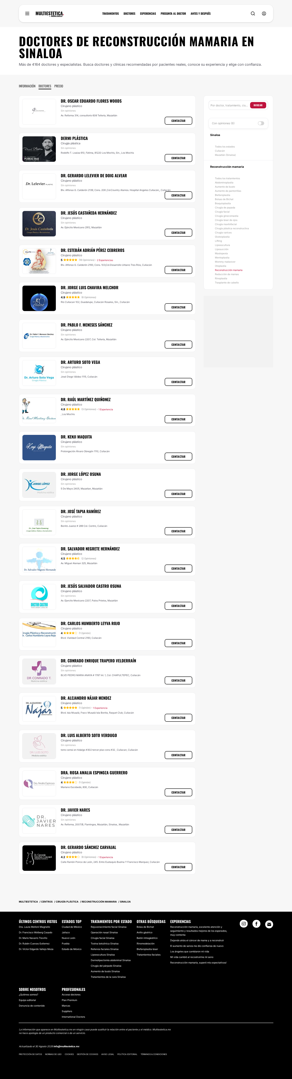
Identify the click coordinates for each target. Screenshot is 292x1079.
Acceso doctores (71, 994)
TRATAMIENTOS (110, 13)
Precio (58, 86)
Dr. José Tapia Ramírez (81, 511)
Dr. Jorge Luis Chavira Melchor (89, 287)
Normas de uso (53, 1054)
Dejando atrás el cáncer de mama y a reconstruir (197, 940)
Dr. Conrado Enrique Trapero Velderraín (98, 661)
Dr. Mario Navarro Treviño (33, 937)
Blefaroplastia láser (147, 949)
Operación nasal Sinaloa (104, 932)
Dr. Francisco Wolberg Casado (35, 932)
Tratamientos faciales (149, 954)
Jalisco (66, 932)
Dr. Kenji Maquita (76, 437)
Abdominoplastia (224, 182)
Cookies (69, 1054)
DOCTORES (129, 13)
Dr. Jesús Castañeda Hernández (89, 213)
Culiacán (220, 150)
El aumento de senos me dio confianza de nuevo (196, 945)
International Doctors (73, 1016)
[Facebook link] (256, 925)
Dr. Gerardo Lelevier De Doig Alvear (94, 175)
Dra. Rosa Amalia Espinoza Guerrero (94, 773)
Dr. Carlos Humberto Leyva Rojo (90, 623)
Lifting (218, 240)
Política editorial (127, 1054)
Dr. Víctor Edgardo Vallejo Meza (36, 949)
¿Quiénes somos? (28, 994)
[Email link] (269, 924)
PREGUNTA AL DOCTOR (173, 13)
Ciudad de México (72, 926)
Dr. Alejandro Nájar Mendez (86, 698)
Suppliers (67, 1011)
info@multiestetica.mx (66, 1046)
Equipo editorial (27, 1000)
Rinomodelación (146, 943)
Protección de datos (30, 1054)
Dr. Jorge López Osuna (81, 474)
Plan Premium (69, 1000)
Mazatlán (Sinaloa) (225, 154)
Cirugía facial (222, 211)
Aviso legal (107, 1054)
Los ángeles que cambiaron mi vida (189, 951)
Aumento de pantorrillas (228, 190)
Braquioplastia (223, 203)
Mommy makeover (225, 261)
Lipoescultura (222, 245)
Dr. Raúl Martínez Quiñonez (86, 399)
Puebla (66, 943)
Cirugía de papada (225, 207)
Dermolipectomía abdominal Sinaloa (111, 960)
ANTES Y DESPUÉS (201, 13)
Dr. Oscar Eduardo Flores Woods (91, 101)
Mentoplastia (222, 257)
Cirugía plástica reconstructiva (232, 228)
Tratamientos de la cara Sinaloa (108, 976)
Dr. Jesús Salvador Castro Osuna (91, 586)
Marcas (66, 1005)
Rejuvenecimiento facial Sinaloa (109, 926)
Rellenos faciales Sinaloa (105, 949)
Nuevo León (68, 937)
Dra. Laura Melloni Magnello (34, 926)
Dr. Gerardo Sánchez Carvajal (88, 847)
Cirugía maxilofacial (226, 224)
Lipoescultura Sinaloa (103, 954)
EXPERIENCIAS (148, 13)
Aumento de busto (225, 186)
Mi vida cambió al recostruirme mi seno (191, 957)
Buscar (258, 105)
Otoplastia (220, 265)
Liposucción (221, 249)
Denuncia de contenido (32, 1005)
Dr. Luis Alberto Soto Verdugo (89, 735)
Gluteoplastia (222, 236)
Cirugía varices (223, 232)
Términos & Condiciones (154, 1054)
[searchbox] (230, 105)
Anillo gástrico (144, 932)
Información (27, 86)
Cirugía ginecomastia (226, 215)
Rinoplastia (221, 278)
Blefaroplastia (222, 195)
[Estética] (50, 14)
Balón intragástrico (147, 937)
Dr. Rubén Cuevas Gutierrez (34, 943)
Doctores (45, 86)
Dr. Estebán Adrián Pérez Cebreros (92, 250)
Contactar (178, 120)
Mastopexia (221, 253)
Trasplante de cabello (227, 282)
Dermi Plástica (74, 138)
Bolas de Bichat (145, 926)
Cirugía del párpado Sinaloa (106, 965)
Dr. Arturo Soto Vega (80, 362)
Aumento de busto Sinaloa (105, 971)
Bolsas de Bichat (224, 199)
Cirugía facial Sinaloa (102, 937)
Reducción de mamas (227, 274)
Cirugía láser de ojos (226, 220)
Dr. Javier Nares (75, 810)
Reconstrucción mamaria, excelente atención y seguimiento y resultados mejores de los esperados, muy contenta (198, 930)
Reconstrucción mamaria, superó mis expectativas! (198, 962)
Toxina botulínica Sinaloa (105, 943)
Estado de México (71, 949)
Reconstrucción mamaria (229, 270)
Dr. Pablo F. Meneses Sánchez (86, 325)
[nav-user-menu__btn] (264, 13)
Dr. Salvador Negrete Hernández (90, 549)
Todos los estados (225, 146)
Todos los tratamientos (227, 178)
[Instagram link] (244, 925)
